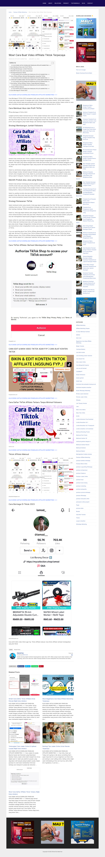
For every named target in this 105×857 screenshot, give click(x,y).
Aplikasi (78, 334)
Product (66, 3)
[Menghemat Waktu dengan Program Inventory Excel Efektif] (79, 107)
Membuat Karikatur (81, 447)
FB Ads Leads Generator (82, 393)
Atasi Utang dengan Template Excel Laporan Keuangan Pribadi (89, 227)
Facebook (21, 666)
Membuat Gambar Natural (82, 444)
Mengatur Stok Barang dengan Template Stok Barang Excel (88, 291)
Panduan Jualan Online (82, 476)
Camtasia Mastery (80, 349)
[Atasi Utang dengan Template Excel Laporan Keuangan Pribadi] (79, 228)
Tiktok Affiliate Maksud (17, 87)
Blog (83, 3)
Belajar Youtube (80, 346)
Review (78, 511)
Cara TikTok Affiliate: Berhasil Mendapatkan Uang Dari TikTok (28, 76)
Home (44, 3)
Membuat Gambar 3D (81, 438)
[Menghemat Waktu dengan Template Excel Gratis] (79, 243)
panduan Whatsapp (81, 495)
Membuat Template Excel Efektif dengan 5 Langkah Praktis (89, 114)
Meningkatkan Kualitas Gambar (84, 454)
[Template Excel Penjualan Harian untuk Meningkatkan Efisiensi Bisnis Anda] (79, 201)
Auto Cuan (78, 338)
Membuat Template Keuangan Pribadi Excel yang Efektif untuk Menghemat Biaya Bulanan (85, 175)
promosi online (79, 508)
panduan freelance (81, 473)
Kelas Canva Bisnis (80, 409)
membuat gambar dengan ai (83, 441)
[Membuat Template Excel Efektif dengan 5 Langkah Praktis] (79, 114)
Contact (90, 3)
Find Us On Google (81, 69)
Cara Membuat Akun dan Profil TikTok (21, 67)
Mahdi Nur (20, 653)
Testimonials (75, 3)
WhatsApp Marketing (81, 524)
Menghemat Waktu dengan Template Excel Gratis (89, 242)
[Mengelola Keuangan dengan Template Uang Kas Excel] (79, 138)
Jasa (77, 406)
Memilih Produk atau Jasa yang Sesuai (21, 71)
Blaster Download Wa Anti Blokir (84, 73)
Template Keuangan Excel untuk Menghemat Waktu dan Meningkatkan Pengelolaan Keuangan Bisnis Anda (86, 192)
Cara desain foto (80, 358)
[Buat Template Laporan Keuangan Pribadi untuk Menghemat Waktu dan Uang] (79, 166)
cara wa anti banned (81, 368)
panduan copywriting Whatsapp (84, 466)
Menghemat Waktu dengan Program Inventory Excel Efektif (88, 107)
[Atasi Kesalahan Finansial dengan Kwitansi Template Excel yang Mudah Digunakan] (79, 250)
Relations (58, 3)
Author (10, 649)
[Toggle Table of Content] (51, 63)
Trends (78, 517)
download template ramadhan (83, 387)
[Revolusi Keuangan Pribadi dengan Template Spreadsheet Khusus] (79, 152)
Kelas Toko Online (80, 412)
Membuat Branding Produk (83, 432)
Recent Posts (17, 649)
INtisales (78, 400)
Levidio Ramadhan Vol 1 (82, 422)
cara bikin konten (80, 352)
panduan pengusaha (81, 489)
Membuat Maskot (80, 451)
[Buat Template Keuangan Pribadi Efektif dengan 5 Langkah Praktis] (79, 184)
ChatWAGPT (79, 371)
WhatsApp (35, 666)
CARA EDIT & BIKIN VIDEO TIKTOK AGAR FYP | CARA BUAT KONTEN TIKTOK (32, 79)
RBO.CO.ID (25, 654)
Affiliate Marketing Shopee (82, 328)
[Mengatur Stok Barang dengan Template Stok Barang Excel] (79, 292)
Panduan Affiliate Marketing (20, 12)
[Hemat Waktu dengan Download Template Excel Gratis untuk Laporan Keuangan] (79, 267)
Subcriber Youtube (81, 514)
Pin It (41, 666)
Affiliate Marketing (80, 325)
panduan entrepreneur (81, 470)
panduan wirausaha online (82, 498)
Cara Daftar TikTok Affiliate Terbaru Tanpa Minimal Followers (28, 83)
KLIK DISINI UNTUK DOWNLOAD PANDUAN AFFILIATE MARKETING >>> (32, 65)
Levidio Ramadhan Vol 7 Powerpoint (85, 425)
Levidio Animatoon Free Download (84, 419)
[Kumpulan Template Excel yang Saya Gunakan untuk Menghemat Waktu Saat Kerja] (79, 121)
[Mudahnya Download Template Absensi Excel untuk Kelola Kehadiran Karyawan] (79, 284)
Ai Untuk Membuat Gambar (83, 331)
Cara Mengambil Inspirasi (82, 365)
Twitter (28, 666)
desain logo (79, 381)
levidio (77, 416)
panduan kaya (79, 479)
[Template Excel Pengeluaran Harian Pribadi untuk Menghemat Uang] (79, 210)
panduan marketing (81, 486)
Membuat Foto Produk (81, 435)
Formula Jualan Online (81, 397)
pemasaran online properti (82, 502)
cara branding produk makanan (84, 355)
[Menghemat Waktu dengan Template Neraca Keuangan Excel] (79, 159)
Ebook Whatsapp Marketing (83, 390)
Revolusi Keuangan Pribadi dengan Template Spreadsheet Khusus (89, 151)
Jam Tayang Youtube (81, 403)
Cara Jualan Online (81, 362)
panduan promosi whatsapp (83, 492)
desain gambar (80, 378)
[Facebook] (72, 655)
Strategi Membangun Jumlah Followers (22, 69)
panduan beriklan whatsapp (83, 460)
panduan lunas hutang (81, 482)
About (50, 3)
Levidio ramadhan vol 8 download (84, 428)
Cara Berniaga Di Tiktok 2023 (19, 90)
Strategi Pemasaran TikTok (18, 72)
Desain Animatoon (80, 374)
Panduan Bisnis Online (81, 463)
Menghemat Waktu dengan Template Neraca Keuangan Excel (89, 158)
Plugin (77, 505)
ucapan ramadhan (80, 521)
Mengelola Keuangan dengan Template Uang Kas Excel (89, 137)
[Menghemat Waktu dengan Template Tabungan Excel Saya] (79, 145)
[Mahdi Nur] (13, 658)
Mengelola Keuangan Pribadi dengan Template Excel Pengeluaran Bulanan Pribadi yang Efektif (86, 219)
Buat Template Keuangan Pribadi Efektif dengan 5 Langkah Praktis (89, 183)
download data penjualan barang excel (86, 384)
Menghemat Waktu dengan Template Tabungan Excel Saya (88, 144)
